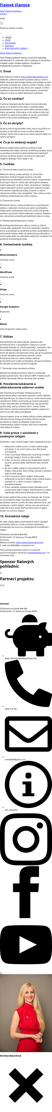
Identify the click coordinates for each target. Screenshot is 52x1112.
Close (8, 37)
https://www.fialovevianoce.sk (34, 76)
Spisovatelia (10, 43)
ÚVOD (8, 40)
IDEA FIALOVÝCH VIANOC (16, 48)
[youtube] (26, 970)
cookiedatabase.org (36, 552)
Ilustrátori (9, 45)
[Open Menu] (1, 33)
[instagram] (26, 864)
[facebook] (26, 917)
